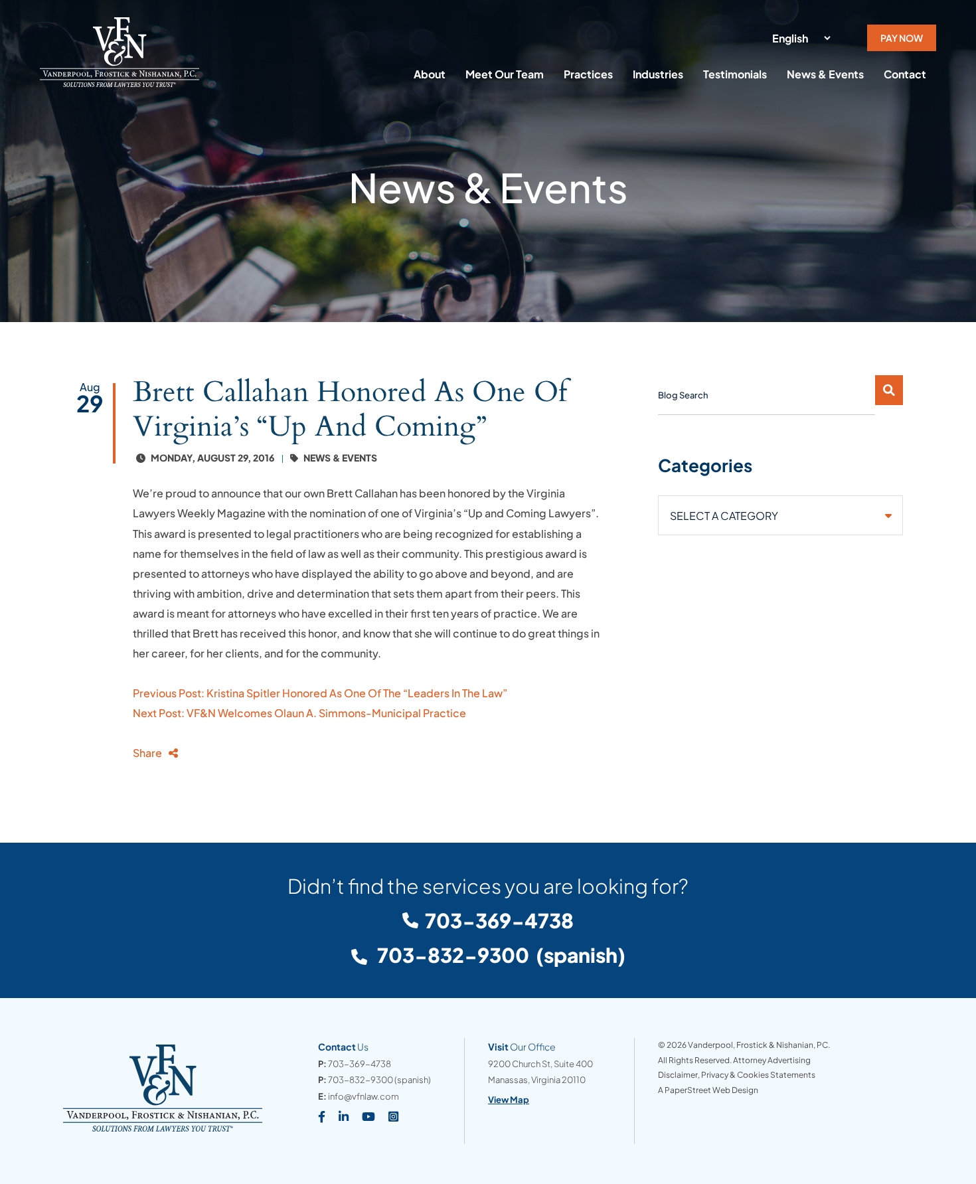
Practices (588, 74)
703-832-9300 (360, 1079)
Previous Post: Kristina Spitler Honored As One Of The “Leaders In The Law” (320, 693)
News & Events (825, 74)
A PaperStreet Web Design (708, 1090)
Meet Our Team (504, 74)
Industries (658, 74)
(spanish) (499, 955)
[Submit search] (889, 390)
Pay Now (901, 38)
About (430, 74)
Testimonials (735, 74)
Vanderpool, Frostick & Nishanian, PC (758, 1045)
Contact (905, 74)
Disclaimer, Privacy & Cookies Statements (736, 1075)
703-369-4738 (499, 920)
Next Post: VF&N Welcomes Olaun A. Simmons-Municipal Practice (299, 713)
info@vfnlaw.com (363, 1096)
